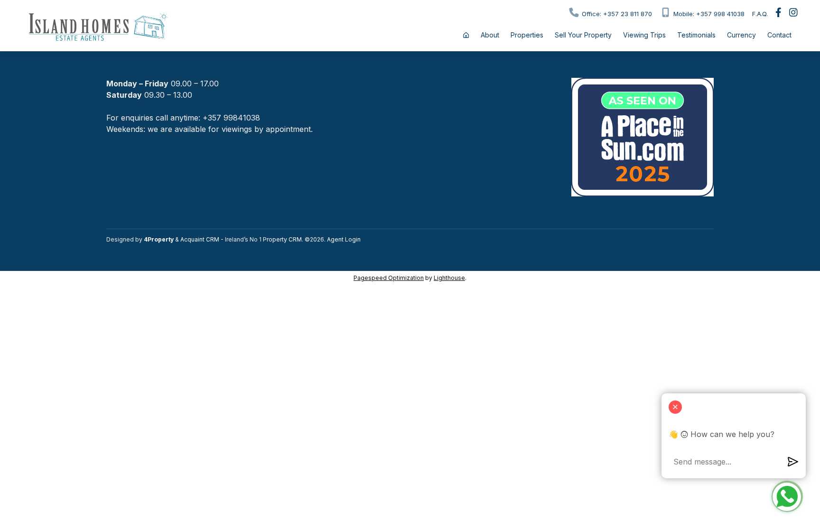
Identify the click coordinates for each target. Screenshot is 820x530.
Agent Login (344, 239)
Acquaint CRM (199, 239)
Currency (741, 35)
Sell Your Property (583, 35)
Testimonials (696, 35)
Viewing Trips (644, 35)
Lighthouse (449, 277)
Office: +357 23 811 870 (616, 14)
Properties (527, 35)
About (490, 35)
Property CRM (282, 239)
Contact (779, 35)
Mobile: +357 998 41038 (708, 14)
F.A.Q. (760, 14)
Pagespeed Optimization (389, 277)
